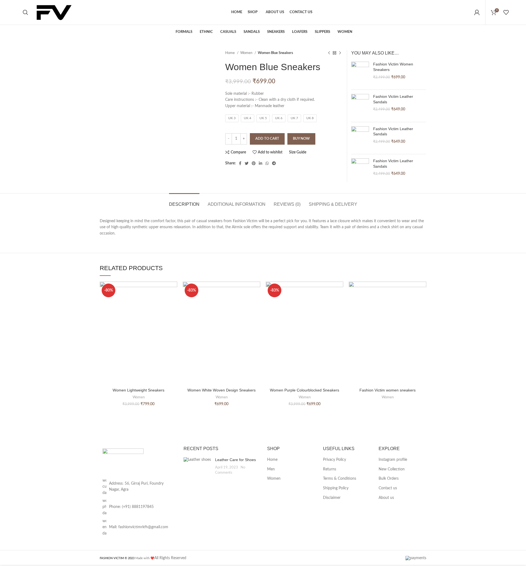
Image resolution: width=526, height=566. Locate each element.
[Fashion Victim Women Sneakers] (360, 73)
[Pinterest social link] (253, 163)
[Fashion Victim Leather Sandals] (360, 106)
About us (386, 498)
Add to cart (267, 139)
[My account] (476, 12)
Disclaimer (332, 498)
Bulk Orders (389, 479)
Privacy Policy (334, 460)
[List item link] (137, 507)
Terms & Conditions (339, 479)
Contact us (388, 488)
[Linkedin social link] (260, 163)
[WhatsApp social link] (267, 163)
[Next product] (340, 53)
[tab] (184, 201)
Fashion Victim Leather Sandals (393, 99)
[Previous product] (329, 53)
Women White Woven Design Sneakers (221, 390)
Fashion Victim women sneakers (387, 390)
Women (246, 53)
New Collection (392, 469)
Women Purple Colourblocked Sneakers (304, 390)
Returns (329, 469)
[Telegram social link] (274, 163)
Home (230, 53)
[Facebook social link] (240, 163)
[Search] (25, 12)
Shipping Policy (335, 488)
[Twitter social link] (246, 163)
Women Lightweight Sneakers (138, 390)
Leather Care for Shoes (235, 460)
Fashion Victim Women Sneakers (393, 67)
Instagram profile (393, 460)
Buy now (301, 139)
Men (271, 469)
